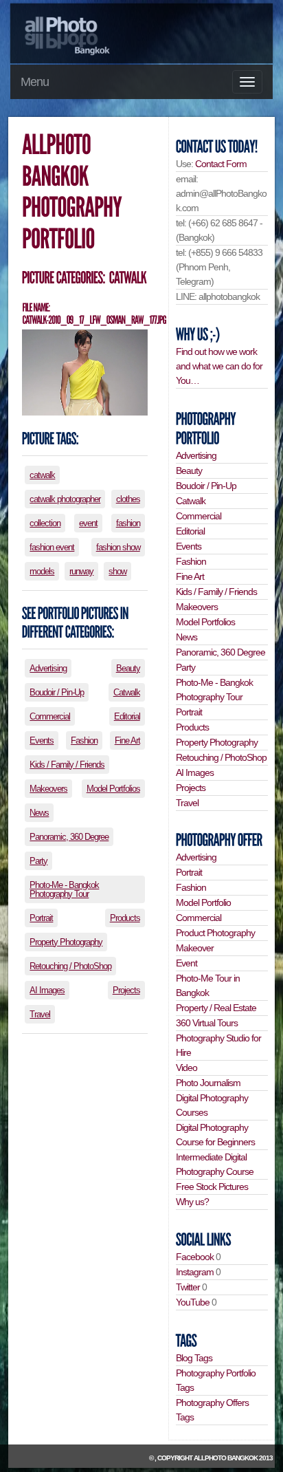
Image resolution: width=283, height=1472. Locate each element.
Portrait (41, 918)
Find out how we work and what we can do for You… (219, 366)
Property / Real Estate (216, 1007)
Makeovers (48, 788)
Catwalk (126, 692)
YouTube (193, 1302)
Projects (126, 990)
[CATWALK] (127, 278)
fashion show (118, 547)
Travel (40, 1014)
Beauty (128, 668)
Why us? (192, 1201)
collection (45, 523)
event (88, 523)
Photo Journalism (208, 1082)
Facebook (195, 1256)
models (42, 571)
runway (81, 571)
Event (186, 962)
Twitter (188, 1286)
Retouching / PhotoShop (70, 966)
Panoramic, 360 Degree (69, 837)
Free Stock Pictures (212, 1186)
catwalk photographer (65, 499)
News (39, 813)
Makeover (195, 947)
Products (125, 918)
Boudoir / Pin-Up (57, 692)
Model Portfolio (203, 902)
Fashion (84, 740)
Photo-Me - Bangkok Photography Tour (64, 889)
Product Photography (215, 932)
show (117, 571)
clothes (128, 499)
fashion (128, 523)
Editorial (127, 716)
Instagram (195, 1271)
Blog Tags (194, 1357)
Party (38, 861)
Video (186, 1067)
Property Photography (66, 942)
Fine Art (127, 740)
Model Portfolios (113, 788)
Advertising (48, 668)
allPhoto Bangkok (226, 1458)
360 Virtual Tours (207, 1022)
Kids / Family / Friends (67, 764)
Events (42, 740)
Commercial (50, 716)
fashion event (52, 547)
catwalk (42, 475)
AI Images (47, 990)
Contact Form (221, 163)
